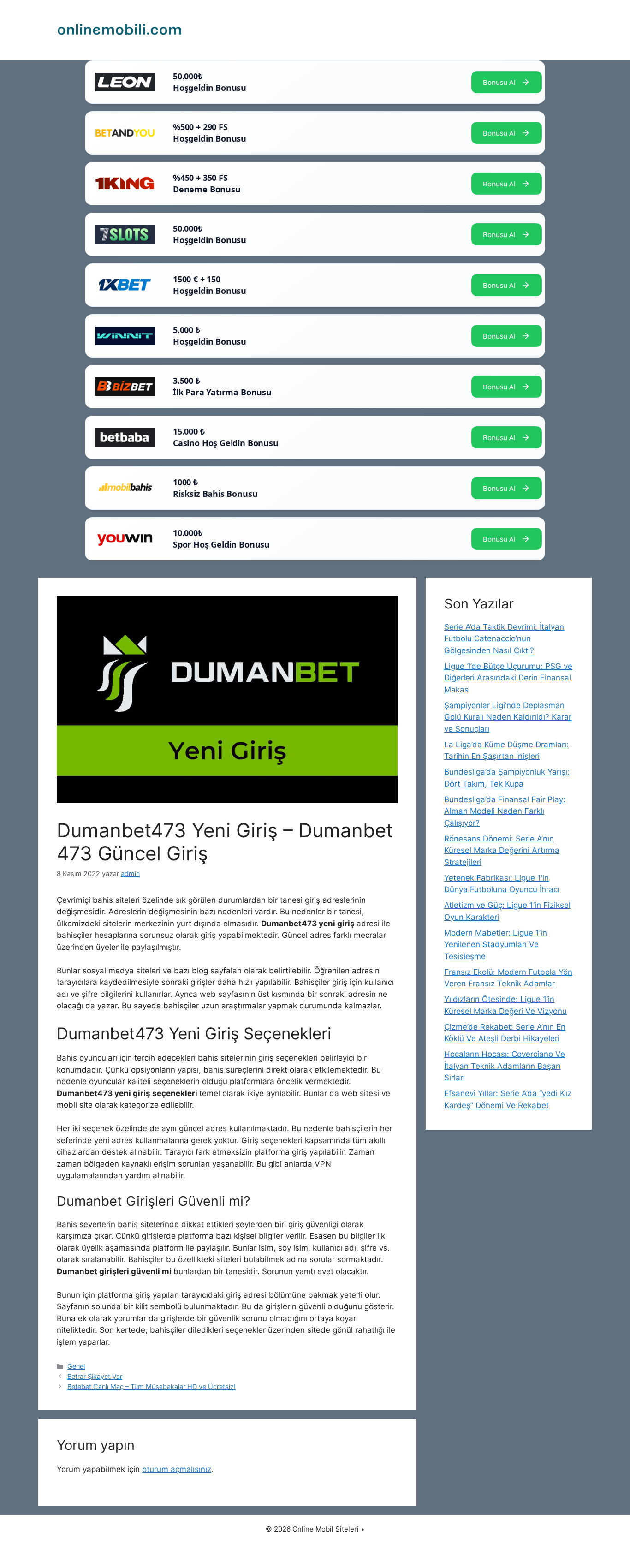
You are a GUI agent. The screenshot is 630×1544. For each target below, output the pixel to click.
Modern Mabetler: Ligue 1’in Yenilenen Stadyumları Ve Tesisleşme (495, 944)
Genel (76, 1366)
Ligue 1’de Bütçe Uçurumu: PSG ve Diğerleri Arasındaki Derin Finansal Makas (508, 678)
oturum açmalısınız (176, 1469)
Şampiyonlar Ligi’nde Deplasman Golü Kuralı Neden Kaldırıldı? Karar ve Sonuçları (507, 717)
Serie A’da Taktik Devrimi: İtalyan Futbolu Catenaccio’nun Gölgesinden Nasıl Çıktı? (504, 638)
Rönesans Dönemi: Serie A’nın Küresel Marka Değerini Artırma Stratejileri (501, 850)
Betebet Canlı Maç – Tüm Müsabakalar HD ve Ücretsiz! (151, 1386)
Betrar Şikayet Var (94, 1376)
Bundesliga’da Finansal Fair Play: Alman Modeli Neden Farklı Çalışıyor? (504, 811)
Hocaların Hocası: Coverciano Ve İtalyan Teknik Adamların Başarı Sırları (504, 1065)
